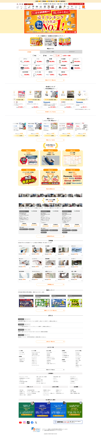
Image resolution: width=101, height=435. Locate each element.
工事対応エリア (22, 393)
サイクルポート (78, 355)
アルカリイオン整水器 (51, 358)
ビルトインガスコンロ (36, 352)
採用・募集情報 (73, 391)
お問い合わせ (56, 381)
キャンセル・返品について (41, 383)
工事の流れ (21, 390)
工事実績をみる (50, 284)
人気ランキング (46, 391)
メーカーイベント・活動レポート (49, 393)
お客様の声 (29, 394)
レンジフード (34, 357)
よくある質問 (22, 383)
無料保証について (40, 381)
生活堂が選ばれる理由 (23, 381)
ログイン (55, 378)
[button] (36, 429)
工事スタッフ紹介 (23, 394)
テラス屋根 (78, 358)
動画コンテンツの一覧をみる (50, 310)
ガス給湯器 (64, 352)
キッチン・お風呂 (50, 51)
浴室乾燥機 (21, 361)
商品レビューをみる (50, 139)
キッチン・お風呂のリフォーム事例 (33, 391)
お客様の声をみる (50, 236)
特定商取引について (74, 378)
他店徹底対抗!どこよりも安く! (25, 378)
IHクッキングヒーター (36, 355)
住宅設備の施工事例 (30, 390)
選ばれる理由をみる (50, 188)
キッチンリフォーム (35, 365)
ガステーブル (34, 363)
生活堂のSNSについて (60, 393)
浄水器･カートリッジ (50, 357)
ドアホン (77, 366)
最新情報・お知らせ (47, 390)
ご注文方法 (38, 378)
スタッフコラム (46, 394)
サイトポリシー (73, 376)
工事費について (22, 391)
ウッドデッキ (78, 357)
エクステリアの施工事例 (31, 393)
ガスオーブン (34, 358)
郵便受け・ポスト (79, 365)
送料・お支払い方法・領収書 (42, 376)
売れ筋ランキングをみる (50, 111)
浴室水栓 (48, 355)
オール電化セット (66, 357)
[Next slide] (86, 99)
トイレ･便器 (22, 352)
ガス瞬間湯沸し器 (66, 355)
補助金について (59, 390)
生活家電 (64, 361)
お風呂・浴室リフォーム (51, 363)
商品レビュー (58, 391)
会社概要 (72, 390)
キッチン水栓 (49, 352)
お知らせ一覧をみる (50, 341)
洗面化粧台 (49, 360)
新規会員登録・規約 (57, 376)
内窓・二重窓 (78, 360)
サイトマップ (73, 383)
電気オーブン (34, 360)
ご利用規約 (72, 381)
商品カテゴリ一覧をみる (50, 80)
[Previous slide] (14, 99)
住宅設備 (29, 51)
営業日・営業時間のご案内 (75, 393)
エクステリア (72, 51)
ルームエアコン (22, 358)
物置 (77, 363)
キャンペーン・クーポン (24, 376)
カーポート (78, 352)
